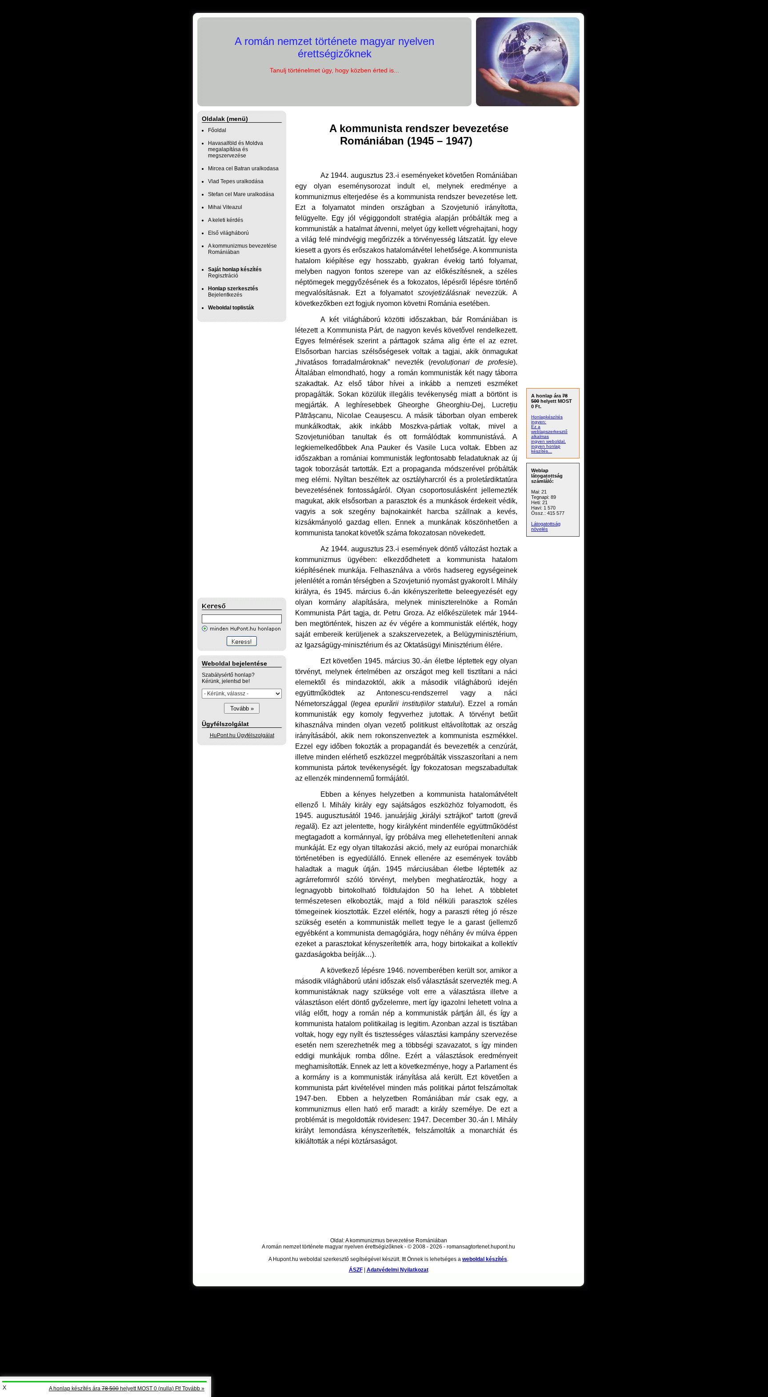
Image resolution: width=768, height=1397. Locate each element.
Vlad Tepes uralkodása (236, 181)
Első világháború (228, 233)
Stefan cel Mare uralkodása (241, 194)
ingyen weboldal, (548, 441)
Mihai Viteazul (225, 207)
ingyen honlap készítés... (545, 449)
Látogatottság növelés (545, 526)
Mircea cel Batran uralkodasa (243, 168)
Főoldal (217, 130)
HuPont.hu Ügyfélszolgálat (242, 735)
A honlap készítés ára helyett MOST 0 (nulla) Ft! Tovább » (126, 1388)
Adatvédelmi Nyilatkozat (397, 1270)
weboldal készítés (484, 1259)
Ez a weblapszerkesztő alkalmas (549, 431)
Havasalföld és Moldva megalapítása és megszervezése (235, 149)
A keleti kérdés (225, 220)
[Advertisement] (232, 459)
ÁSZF (356, 1270)
